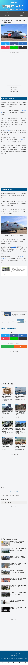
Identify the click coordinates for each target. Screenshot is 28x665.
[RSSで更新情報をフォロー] (20, 346)
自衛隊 (4, 328)
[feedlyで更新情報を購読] (7, 346)
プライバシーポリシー (20, 653)
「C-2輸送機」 (22, 140)
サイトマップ (7, 653)
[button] (25, 333)
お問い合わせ (14, 655)
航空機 (15, 328)
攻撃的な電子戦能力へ (14, 89)
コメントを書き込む (14, 491)
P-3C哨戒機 (7, 130)
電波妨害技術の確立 (14, 91)
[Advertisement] (14, 69)
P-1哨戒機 (13, 247)
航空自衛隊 (9, 328)
